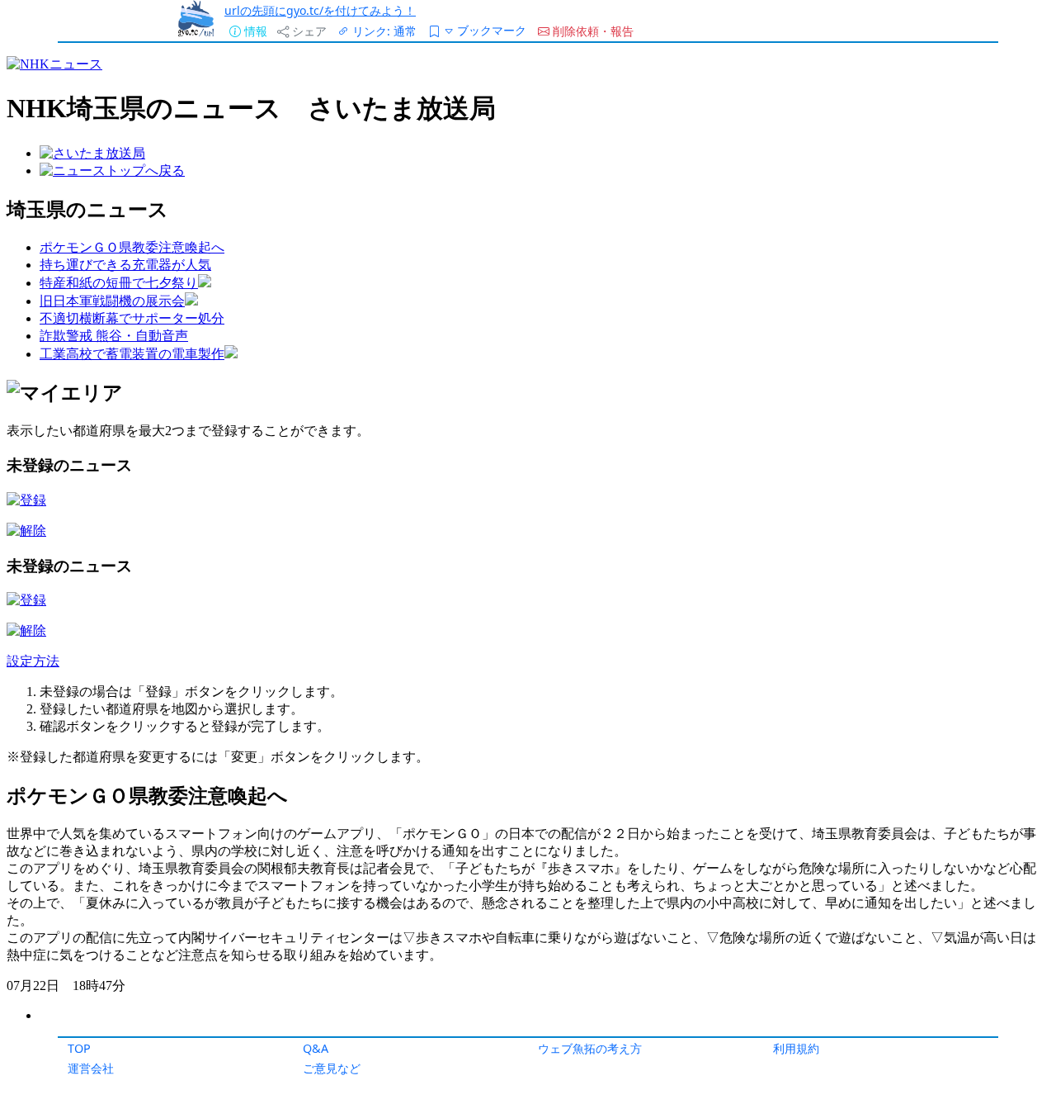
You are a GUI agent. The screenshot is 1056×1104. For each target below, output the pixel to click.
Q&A (315, 1048)
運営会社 (91, 1068)
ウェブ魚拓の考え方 (590, 1048)
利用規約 (796, 1048)
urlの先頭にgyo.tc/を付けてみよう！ (320, 10)
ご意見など (332, 1068)
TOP (79, 1048)
